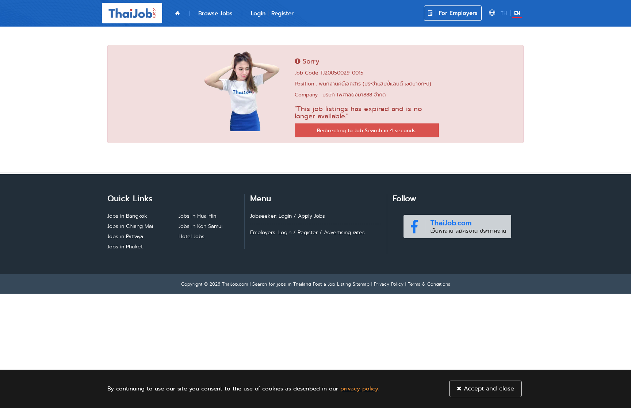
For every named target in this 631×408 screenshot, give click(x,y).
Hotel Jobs (191, 236)
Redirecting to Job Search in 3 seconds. (367, 130)
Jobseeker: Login (271, 216)
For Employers (457, 13)
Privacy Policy (389, 284)
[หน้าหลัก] (177, 13)
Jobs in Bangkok (127, 216)
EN (517, 13)
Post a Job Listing (332, 284)
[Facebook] (457, 224)
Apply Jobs (311, 216)
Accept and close (488, 388)
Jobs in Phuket (125, 246)
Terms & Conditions (429, 284)
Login (258, 13)
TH (504, 13)
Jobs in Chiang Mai (130, 226)
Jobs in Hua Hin (197, 216)
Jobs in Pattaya (125, 236)
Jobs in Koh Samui (200, 226)
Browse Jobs (215, 13)
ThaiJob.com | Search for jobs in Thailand (266, 284)
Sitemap (361, 284)
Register (282, 13)
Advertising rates (344, 232)
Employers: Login (270, 232)
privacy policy (359, 389)
